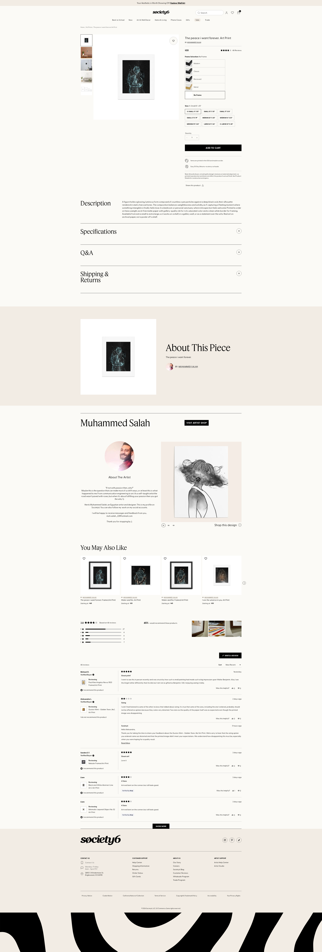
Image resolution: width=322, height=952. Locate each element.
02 (168, 525)
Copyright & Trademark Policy (186, 896)
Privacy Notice (87, 896)
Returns (135, 869)
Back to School (118, 20)
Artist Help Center (221, 862)
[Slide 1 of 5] (86, 40)
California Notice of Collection (133, 896)
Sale (197, 20)
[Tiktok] (239, 840)
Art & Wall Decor (143, 20)
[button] (231, 50)
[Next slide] (244, 583)
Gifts (188, 20)
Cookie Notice (107, 896)
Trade (207, 20)
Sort (220, 665)
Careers (176, 866)
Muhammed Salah (194, 42)
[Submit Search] (199, 12)
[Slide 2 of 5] (86, 52)
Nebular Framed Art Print (99, 763)
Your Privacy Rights (233, 896)
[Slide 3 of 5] (86, 65)
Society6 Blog (178, 869)
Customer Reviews (180, 873)
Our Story (177, 862)
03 (173, 525)
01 (163, 525)
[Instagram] (224, 840)
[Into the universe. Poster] (201, 482)
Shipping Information (140, 866)
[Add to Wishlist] (84, 558)
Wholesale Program (181, 876)
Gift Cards (136, 876)
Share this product (193, 185)
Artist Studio (219, 866)
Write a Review (233, 656)
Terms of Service (160, 896)
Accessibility (212, 896)
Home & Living (161, 20)
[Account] (226, 13)
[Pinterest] (231, 840)
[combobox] (209, 12)
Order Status (137, 873)
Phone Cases (176, 20)
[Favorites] (232, 13)
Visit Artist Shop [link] (196, 422)
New (130, 20)
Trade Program (179, 880)
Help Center (137, 862)
